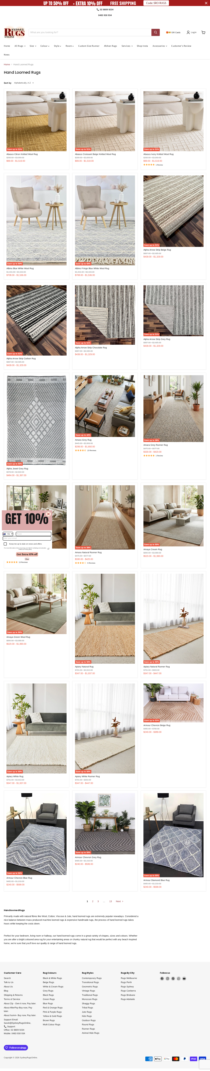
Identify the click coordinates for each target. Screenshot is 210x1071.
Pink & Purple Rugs (52, 1012)
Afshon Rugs (110, 46)
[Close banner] (206, 3)
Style (57, 46)
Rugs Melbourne (129, 978)
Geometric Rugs (90, 986)
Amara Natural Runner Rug (88, 552)
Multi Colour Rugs (51, 1024)
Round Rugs (88, 1024)
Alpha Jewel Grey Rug (17, 468)
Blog (6, 990)
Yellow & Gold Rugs (52, 1016)
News (7, 54)
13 (110, 901)
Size (32, 46)
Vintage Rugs (88, 990)
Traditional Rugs (90, 995)
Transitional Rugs (90, 982)
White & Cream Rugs (53, 986)
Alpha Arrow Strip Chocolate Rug (91, 347)
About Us (8, 986)
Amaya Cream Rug (152, 549)
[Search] (155, 32)
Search (7, 978)
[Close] (48, 514)
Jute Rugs (87, 1012)
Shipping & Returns (13, 995)
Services (126, 46)
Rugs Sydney (127, 986)
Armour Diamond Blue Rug (156, 880)
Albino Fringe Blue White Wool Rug (92, 268)
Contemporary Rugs (92, 978)
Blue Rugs (48, 1003)
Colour (44, 46)
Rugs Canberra (128, 990)
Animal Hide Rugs (90, 1033)
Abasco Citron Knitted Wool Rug (22, 154)
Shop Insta (142, 46)
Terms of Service (12, 999)
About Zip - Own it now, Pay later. (20, 1003)
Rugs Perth (126, 982)
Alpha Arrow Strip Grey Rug (156, 339)
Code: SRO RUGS (156, 3)
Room (69, 46)
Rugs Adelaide (128, 999)
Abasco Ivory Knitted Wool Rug (158, 154)
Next (118, 901)
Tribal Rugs (87, 1007)
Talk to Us (8, 982)
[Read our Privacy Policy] (48, 549)
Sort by (7, 83)
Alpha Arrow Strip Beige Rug (157, 250)
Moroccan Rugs (89, 999)
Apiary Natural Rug (84, 666)
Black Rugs (48, 995)
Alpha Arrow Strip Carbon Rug (21, 358)
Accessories (159, 46)
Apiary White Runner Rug (87, 776)
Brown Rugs (49, 1020)
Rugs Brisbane (128, 995)
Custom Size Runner (88, 46)
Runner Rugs (88, 1029)
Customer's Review (181, 46)
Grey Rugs (48, 990)
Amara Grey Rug (83, 440)
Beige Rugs (48, 982)
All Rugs (19, 46)
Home (7, 46)
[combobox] (8, 534)
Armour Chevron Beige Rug (156, 725)
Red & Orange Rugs (53, 1007)
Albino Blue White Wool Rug (20, 268)
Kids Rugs (87, 1016)
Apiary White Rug (14, 776)
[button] (192, 32)
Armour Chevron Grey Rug (88, 857)
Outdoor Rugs (89, 1020)
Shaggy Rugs (88, 1003)
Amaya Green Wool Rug (18, 637)
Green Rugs (49, 999)
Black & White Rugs (52, 978)
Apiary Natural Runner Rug (156, 666)
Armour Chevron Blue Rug (19, 878)
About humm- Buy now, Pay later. (20, 1015)
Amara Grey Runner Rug (155, 445)
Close (27, 559)
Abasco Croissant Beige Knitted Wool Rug (95, 154)
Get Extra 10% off (27, 554)
